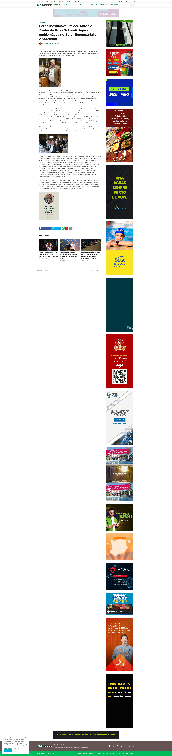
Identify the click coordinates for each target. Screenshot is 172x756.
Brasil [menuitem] (66, 5)
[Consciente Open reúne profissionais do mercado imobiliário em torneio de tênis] (70, 245)
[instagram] (124, 1)
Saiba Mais (16, 748)
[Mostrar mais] (73, 228)
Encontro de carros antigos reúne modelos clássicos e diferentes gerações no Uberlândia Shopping (90, 255)
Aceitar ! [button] (7, 751)
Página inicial (42, 22)
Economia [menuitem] (83, 5)
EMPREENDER (76, 1)
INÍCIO (79, 753)
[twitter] (121, 1)
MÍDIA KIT (125, 753)
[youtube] (127, 1)
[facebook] (109, 745)
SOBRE (85, 753)
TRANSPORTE (61, 1)
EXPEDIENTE (107, 753)
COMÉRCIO (45, 1)
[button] (128, 5)
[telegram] (131, 1)
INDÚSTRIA (53, 1)
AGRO (38, 1)
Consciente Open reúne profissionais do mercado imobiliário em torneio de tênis (69, 255)
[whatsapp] (129, 1)
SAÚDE (68, 1)
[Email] (70, 228)
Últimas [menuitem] (57, 5)
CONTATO (92, 753)
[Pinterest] (66, 228)
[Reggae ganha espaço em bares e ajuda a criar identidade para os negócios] (48, 245)
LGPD (99, 753)
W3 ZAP (132, 753)
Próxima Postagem (96, 270)
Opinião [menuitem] (103, 5)
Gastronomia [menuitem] (114, 5)
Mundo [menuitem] (74, 5)
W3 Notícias (51, 753)
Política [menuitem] (94, 5)
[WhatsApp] (63, 228)
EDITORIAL (116, 753)
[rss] (134, 1)
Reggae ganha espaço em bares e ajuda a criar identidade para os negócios (48, 254)
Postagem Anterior (43, 270)
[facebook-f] (119, 1)
